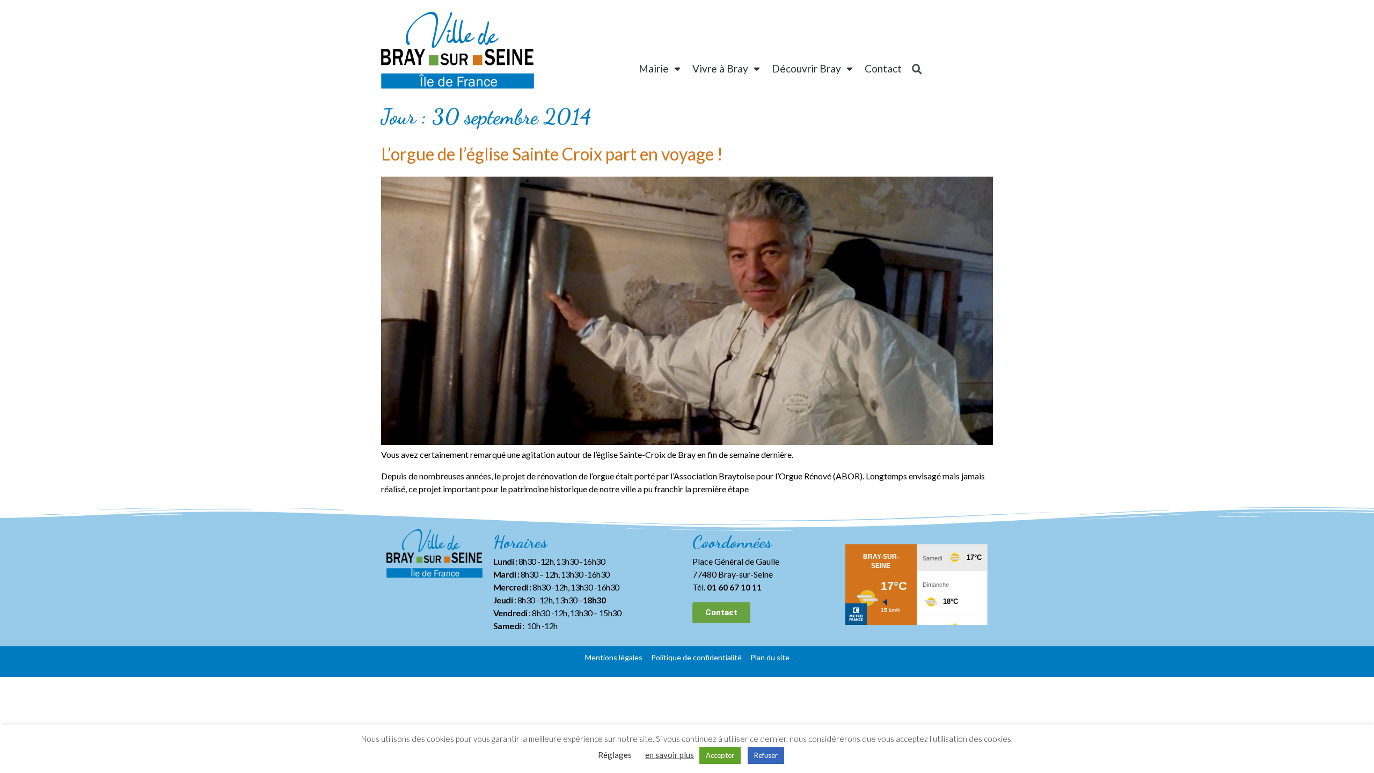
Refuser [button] (766, 755)
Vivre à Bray (720, 68)
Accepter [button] (720, 755)
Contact (883, 68)
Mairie (654, 68)
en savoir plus (669, 755)
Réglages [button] (615, 755)
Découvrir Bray (806, 68)
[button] (721, 612)
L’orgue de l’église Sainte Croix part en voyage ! (552, 153)
